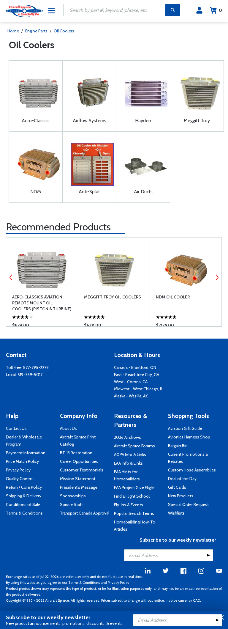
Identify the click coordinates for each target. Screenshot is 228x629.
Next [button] (217, 277)
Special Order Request (188, 504)
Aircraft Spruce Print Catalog (78, 440)
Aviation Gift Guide (185, 428)
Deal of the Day (182, 478)
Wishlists (176, 513)
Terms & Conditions (24, 513)
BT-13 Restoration (76, 452)
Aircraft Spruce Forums (134, 446)
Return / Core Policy (24, 487)
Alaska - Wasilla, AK (131, 396)
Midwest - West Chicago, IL (138, 388)
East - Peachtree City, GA (136, 374)
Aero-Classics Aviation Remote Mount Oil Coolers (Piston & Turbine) (41, 303)
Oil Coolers (64, 31)
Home (13, 31)
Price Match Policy (22, 461)
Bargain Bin (178, 445)
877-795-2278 (36, 367)
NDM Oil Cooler (173, 297)
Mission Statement (77, 478)
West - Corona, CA (131, 381)
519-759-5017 (30, 374)
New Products (180, 496)
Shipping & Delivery (23, 496)
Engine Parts (36, 31)
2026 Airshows (127, 437)
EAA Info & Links (128, 463)
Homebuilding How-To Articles (134, 525)
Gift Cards (177, 487)
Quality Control (20, 478)
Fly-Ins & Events (128, 504)
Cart (220, 10)
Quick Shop (47, 313)
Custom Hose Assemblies (192, 470)
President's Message (78, 487)
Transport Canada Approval (84, 513)
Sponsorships (73, 496)
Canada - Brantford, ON (135, 367)
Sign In (199, 10)
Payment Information (25, 452)
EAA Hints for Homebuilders (127, 475)
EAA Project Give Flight (134, 487)
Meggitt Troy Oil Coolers (112, 297)
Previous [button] (11, 277)
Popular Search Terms (134, 513)
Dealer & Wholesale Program (24, 440)
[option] (42, 281)
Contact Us (16, 428)
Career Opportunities (79, 461)
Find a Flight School (132, 496)
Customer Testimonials (81, 470)
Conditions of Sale (23, 504)
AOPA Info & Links (130, 454)
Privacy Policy (18, 470)
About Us (68, 428)
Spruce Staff (71, 504)
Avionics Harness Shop (189, 437)
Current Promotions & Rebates (188, 458)
